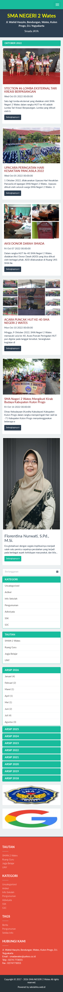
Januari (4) (10, 676)
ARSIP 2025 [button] (12, 729)
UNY (7, 660)
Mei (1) (8, 702)
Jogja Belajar (11, 654)
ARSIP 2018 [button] (12, 778)
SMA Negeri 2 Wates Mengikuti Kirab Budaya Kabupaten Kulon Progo (28, 401)
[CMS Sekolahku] (31, 795)
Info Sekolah (11, 599)
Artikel (8, 592)
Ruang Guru (10, 647)
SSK (7, 618)
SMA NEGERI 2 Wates (39, 979)
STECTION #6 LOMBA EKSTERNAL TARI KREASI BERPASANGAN (30, 90)
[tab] (31, 670)
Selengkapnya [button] (12, 117)
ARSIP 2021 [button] (12, 757)
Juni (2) (8, 709)
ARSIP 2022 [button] (12, 750)
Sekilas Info (7, 933)
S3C (7, 625)
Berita (5, 925)
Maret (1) (9, 689)
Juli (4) (8, 715)
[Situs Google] (31, 818)
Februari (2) (10, 683)
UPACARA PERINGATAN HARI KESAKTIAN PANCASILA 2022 (24, 169)
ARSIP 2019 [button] (12, 771)
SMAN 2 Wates (12, 641)
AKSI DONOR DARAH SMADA (24, 243)
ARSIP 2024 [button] (12, 736)
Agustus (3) (10, 722)
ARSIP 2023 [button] (12, 743)
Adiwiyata (10, 612)
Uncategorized (12, 586)
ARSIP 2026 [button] (12, 670)
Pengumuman (11, 605)
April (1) (9, 696)
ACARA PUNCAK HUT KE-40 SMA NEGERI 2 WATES (26, 321)
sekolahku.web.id (37, 987)
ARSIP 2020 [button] (12, 764)
